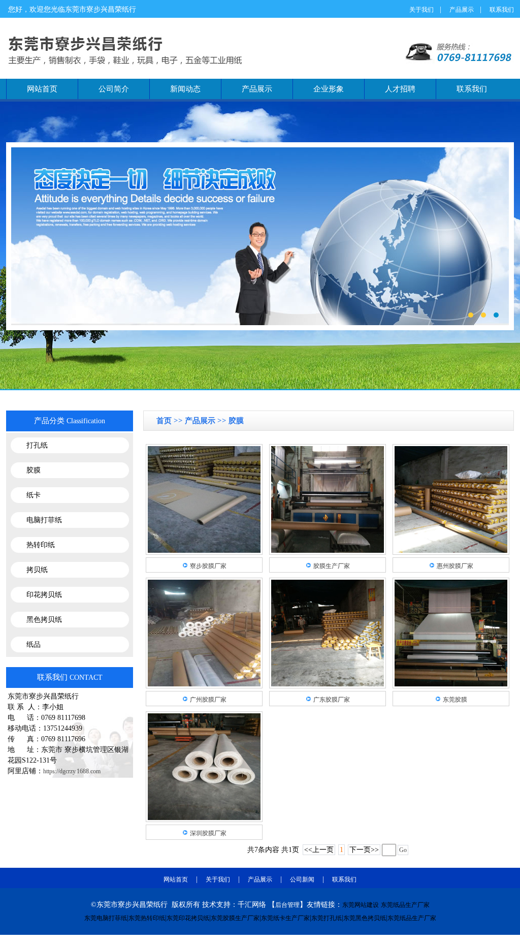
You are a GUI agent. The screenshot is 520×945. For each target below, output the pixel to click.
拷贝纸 (37, 570)
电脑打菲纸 (44, 520)
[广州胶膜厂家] (204, 684)
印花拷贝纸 (44, 594)
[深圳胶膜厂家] (204, 818)
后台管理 (287, 904)
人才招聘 (400, 89)
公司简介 (114, 89)
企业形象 (328, 89)
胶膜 (33, 470)
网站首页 (42, 89)
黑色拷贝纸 (44, 619)
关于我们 (421, 9)
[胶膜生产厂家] (327, 550)
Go (403, 850)
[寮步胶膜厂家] (204, 550)
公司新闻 (302, 879)
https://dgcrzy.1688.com (72, 771)
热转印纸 (40, 545)
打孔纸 (37, 445)
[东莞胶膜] (451, 684)
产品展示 (461, 9)
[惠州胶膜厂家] (451, 550)
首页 (165, 421)
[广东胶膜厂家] (327, 684)
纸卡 (33, 495)
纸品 (33, 644)
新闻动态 (185, 89)
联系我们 (502, 9)
